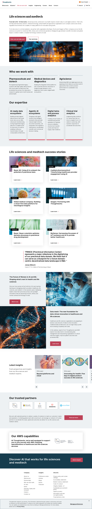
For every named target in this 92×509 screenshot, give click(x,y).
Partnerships (27, 480)
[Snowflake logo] (64, 405)
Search (81, 5)
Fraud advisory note (59, 497)
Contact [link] (56, 5)
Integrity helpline (57, 486)
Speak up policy (57, 491)
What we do (27, 478)
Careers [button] (45, 5)
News (25, 486)
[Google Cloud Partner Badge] (39, 405)
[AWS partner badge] (14, 405)
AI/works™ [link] (13, 5)
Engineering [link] (38, 5)
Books (40, 482)
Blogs (40, 480)
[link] (14, 302)
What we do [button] (5, 5)
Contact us (27, 494)
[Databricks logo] (52, 405)
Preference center (44, 476)
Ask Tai (88, 5)
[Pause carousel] (36, 386)
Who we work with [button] (22, 5)
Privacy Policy (20, 506)
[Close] (89, 500)
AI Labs (26, 484)
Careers (26, 492)
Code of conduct (58, 484)
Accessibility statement (59, 479)
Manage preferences (76, 504)
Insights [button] (31, 5)
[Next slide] (86, 386)
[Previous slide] (82, 386)
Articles (41, 478)
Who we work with (29, 482)
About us (26, 476)
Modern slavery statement (60, 482)
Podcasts (41, 484)
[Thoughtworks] (6, 1)
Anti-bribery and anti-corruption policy (59, 494)
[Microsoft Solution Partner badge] (27, 405)
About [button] (50, 5)
